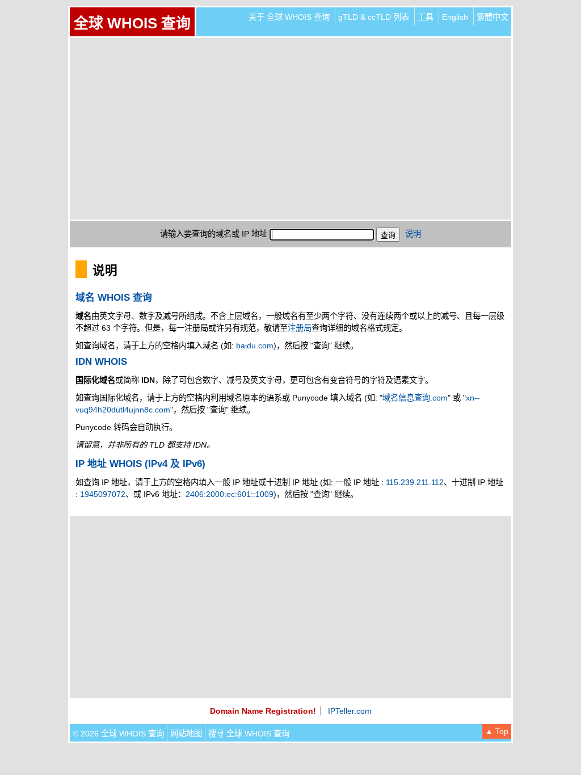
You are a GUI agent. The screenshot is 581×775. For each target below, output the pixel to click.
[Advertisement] (290, 128)
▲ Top (496, 731)
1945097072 (102, 494)
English (455, 17)
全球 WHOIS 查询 (132, 23)
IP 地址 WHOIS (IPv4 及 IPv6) (140, 463)
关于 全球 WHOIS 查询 (289, 17)
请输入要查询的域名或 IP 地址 (213, 233)
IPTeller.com (350, 710)
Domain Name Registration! (263, 710)
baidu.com (254, 345)
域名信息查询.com (415, 397)
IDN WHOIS (101, 361)
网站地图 (186, 733)
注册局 (299, 327)
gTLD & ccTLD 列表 (373, 17)
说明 (413, 233)
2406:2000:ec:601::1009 (229, 494)
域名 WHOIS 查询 (113, 297)
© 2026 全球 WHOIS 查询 (118, 733)
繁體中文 (492, 17)
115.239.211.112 (415, 482)
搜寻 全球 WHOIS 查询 (248, 733)
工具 (425, 17)
